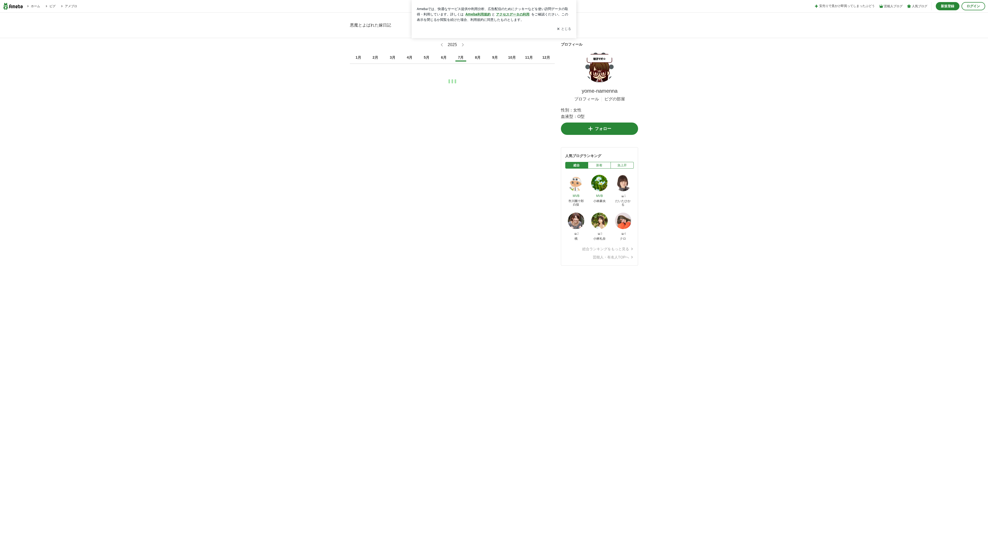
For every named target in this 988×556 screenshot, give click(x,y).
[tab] (576, 165)
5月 (426, 57)
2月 (375, 57)
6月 (444, 57)
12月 (546, 57)
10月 (512, 57)
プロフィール (586, 99)
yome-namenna (599, 91)
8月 (478, 57)
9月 (495, 57)
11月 (529, 57)
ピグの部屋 (614, 99)
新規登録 (947, 6)
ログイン (973, 6)
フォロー (603, 128)
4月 (409, 57)
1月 (358, 57)
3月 (392, 57)
